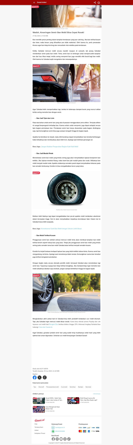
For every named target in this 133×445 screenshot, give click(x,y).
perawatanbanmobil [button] (52, 387)
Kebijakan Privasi (40, 433)
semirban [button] (73, 387)
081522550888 (60, 431)
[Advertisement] (67, 354)
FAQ (36, 424)
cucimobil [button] (64, 387)
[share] (95, 2)
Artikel (36, 430)
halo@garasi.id (60, 427)
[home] (99, 2)
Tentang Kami (39, 427)
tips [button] (34, 387)
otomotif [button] (41, 387)
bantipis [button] (80, 387)
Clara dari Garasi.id (45, 327)
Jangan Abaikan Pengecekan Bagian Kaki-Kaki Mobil (59, 146)
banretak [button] (88, 387)
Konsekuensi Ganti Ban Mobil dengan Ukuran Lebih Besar (61, 228)
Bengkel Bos (53, 324)
